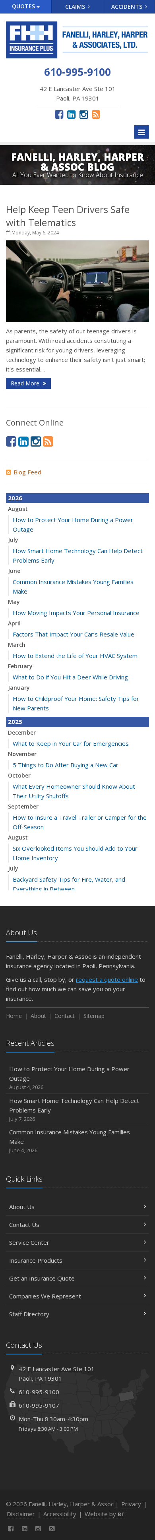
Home (14, 1016)
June (14, 571)
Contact (64, 1016)
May (14, 602)
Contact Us (24, 1225)
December (22, 732)
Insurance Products (35, 1260)
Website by (105, 1514)
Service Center (29, 1242)
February (20, 666)
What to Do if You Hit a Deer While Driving (70, 677)
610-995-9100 (39, 1392)
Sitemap (94, 1016)
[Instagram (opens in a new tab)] (83, 114)
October (19, 775)
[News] (96, 114)
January (19, 687)
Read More (26, 383)
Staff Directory (29, 1314)
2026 (15, 498)
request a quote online (107, 979)
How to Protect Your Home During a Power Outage (69, 1078)
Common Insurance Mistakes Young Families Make (69, 1141)
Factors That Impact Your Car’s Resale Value (73, 634)
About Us (22, 1207)
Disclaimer (21, 1514)
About (38, 1016)
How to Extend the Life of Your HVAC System (75, 656)
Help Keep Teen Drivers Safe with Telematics (68, 216)
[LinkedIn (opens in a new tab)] (71, 114)
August (18, 509)
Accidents (127, 6)
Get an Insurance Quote (42, 1278)
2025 (15, 722)
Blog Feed (27, 472)
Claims (76, 6)
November (22, 754)
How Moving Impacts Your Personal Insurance (76, 613)
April (14, 623)
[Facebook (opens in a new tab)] (59, 114)
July (13, 540)
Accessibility (59, 1514)
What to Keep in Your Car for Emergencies (71, 743)
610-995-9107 (39, 1405)
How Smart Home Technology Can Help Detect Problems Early (74, 1109)
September (23, 806)
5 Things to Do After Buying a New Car (65, 765)
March (16, 644)
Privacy (131, 1504)
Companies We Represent (45, 1296)
